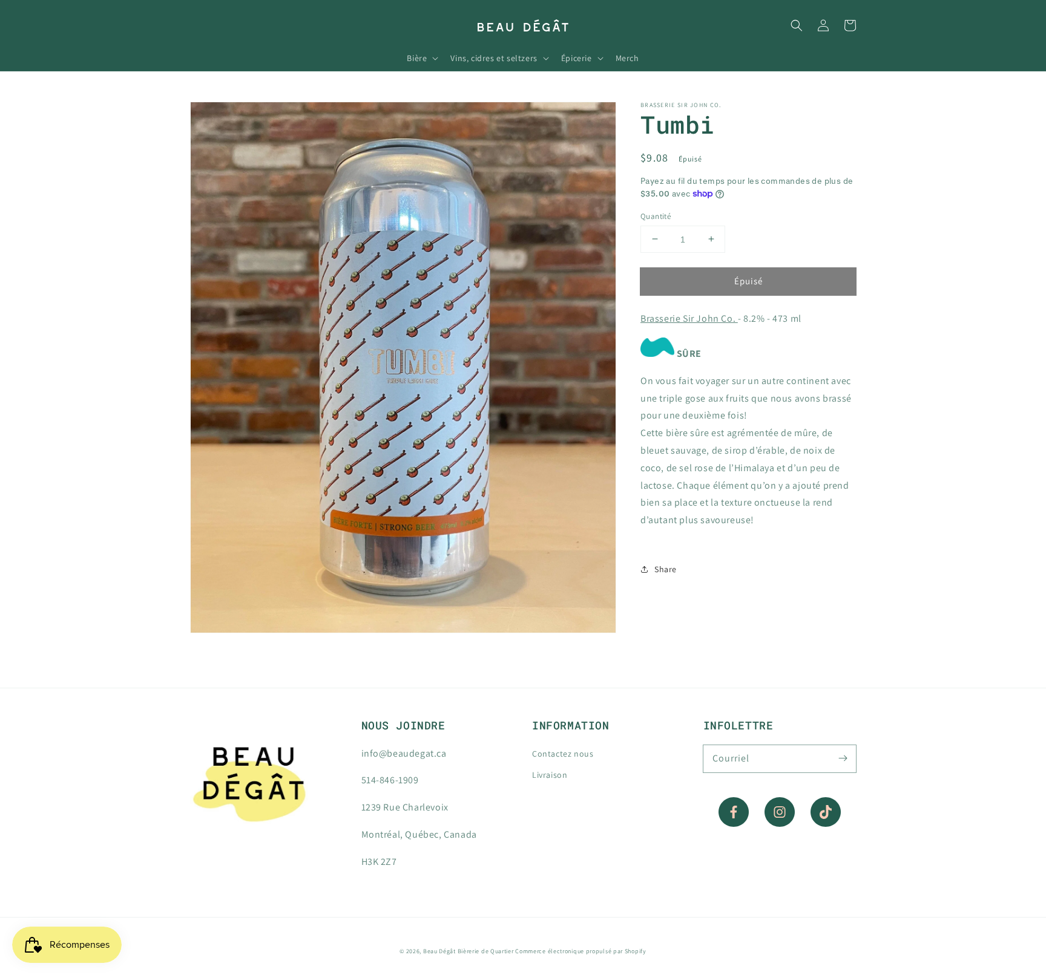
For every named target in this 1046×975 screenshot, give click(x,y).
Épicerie (576, 58)
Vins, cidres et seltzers (493, 58)
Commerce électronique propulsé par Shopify (580, 951)
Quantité (655, 215)
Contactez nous (562, 753)
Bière (417, 58)
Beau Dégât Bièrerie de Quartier (468, 951)
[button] (796, 25)
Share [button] (665, 568)
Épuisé (748, 280)
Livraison (549, 774)
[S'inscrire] (842, 758)
